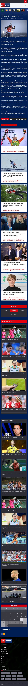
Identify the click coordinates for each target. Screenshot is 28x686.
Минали (22, 310)
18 (10, 619)
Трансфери (8, 678)
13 (17, 616)
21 (21, 619)
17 (6, 619)
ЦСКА (8, 673)
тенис (14, 675)
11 (10, 616)
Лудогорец (14, 673)
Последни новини (9, 421)
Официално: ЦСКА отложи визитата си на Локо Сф (13, 356)
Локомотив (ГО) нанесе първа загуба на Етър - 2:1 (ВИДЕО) (13, 492)
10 (6, 616)
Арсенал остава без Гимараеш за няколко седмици (11, 565)
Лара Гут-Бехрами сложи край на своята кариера (13, 151)
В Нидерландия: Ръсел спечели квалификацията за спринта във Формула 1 (13, 600)
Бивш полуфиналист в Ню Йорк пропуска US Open (12, 473)
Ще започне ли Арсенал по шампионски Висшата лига (13, 410)
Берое (3, 675)
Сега (6, 310)
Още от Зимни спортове (9, 125)
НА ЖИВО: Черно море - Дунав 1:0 (10, 339)
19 (14, 619)
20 (17, 619)
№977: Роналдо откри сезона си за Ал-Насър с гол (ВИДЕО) (13, 455)
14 (21, 616)
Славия (20, 673)
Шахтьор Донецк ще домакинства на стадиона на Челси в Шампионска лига (13, 546)
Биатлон (12, 119)
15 (25, 616)
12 (14, 616)
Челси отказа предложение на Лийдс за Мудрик (13, 582)
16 (3, 619)
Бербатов (9, 675)
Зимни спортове (20, 18)
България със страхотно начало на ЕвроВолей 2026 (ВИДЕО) (13, 374)
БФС (3, 678)
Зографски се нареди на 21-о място (11, 210)
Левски (3, 673)
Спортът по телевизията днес (9, 392)
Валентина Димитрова (21, 119)
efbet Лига (19, 675)
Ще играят (14, 310)
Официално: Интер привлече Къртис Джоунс (12, 437)
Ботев (14, 678)
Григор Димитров (21, 678)
